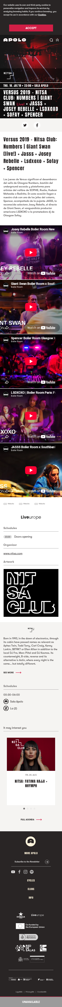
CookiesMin (41, 992)
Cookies (42, 15)
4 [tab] (34, 808)
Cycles (31, 880)
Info (31, 897)
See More (8, 672)
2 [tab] (27, 808)
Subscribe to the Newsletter (27, 861)
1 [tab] (24, 808)
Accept (31, 28)
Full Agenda (28, 819)
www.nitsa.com (12, 553)
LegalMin (19, 992)
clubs (31, 889)
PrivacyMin (30, 992)
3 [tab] (31, 808)
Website (11, 504)
